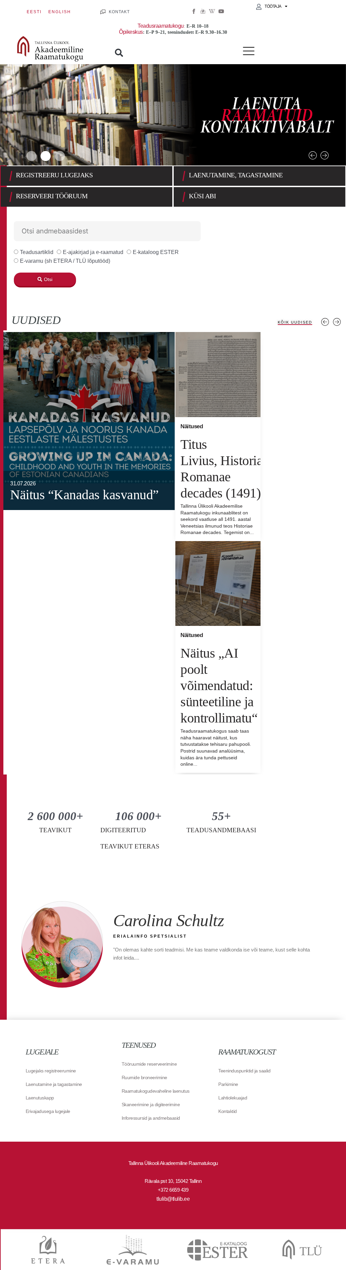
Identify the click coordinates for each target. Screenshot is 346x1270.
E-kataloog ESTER (156, 252)
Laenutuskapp (40, 1097)
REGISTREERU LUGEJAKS (54, 175)
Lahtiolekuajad (232, 1097)
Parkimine (228, 1084)
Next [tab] (337, 322)
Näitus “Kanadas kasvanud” (84, 494)
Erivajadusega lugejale (48, 1111)
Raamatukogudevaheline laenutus (156, 1091)
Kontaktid (227, 1111)
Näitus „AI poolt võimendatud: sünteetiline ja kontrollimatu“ (218, 685)
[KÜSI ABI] (184, 197)
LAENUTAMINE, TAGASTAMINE (235, 175)
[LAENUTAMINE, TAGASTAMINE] (184, 176)
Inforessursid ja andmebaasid (151, 1118)
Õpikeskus (131, 32)
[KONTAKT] (102, 12)
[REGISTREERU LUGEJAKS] (11, 176)
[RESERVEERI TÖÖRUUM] (11, 197)
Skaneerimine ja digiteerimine (151, 1104)
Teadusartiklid (36, 252)
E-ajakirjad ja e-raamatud (93, 252)
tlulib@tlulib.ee (173, 1199)
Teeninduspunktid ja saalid (244, 1070)
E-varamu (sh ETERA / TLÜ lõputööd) (65, 261)
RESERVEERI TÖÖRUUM (52, 196)
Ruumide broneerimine (144, 1077)
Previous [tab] (325, 322)
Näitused (191, 426)
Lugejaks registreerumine (51, 1070)
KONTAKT (119, 11)
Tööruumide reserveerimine (149, 1064)
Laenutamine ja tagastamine (54, 1084)
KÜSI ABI (202, 196)
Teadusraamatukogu (161, 26)
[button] (119, 53)
